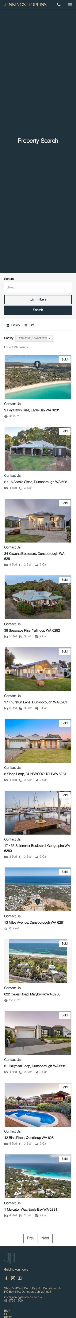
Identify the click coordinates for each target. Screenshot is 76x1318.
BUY (7, 1311)
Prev (30, 1238)
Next (45, 1238)
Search (38, 310)
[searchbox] (38, 287)
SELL (7, 1314)
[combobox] (38, 287)
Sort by (8, 338)
